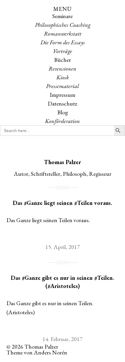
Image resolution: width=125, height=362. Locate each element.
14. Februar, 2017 (62, 339)
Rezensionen (62, 68)
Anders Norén (50, 352)
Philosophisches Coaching (62, 25)
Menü (62, 9)
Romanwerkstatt (62, 33)
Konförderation (62, 121)
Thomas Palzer (62, 162)
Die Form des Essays (62, 42)
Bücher (62, 60)
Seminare (62, 16)
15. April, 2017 (62, 247)
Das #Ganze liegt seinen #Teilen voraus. (62, 203)
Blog (62, 112)
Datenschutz (62, 103)
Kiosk (62, 77)
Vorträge (62, 51)
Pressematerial (62, 86)
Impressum (62, 95)
